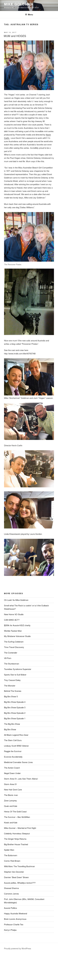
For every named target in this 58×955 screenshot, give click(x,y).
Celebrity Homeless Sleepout (17, 833)
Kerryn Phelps (10, 929)
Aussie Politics (10, 908)
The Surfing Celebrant (13, 641)
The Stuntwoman (11, 663)
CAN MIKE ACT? (11, 619)
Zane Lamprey (10, 800)
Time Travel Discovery (14, 647)
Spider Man (9, 849)
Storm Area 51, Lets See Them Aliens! (21, 778)
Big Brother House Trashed (16, 844)
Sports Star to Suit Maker (15, 674)
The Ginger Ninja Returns (15, 838)
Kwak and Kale (10, 822)
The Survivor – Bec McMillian (17, 817)
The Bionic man (11, 795)
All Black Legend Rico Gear (16, 734)
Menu (30, 14)
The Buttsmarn (10, 855)
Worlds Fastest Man (13, 630)
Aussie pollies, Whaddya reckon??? (19, 882)
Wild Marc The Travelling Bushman (19, 866)
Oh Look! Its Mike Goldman (16, 600)
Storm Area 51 (10, 784)
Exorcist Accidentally (13, 756)
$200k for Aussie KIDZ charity (17, 625)
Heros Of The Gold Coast (15, 811)
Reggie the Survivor (12, 751)
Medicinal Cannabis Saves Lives (18, 762)
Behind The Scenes (12, 690)
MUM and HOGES (15, 36)
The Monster (9, 685)
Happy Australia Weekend (15, 913)
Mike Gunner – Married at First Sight (20, 828)
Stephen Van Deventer (14, 871)
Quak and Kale (10, 806)
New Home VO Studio (13, 614)
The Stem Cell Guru (13, 740)
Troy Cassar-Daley (12, 680)
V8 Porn (7, 658)
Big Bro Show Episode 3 (14, 707)
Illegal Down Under (12, 773)
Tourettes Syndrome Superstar (17, 669)
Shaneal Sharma (11, 888)
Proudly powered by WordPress (17, 948)
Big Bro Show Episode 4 (14, 701)
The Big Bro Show (12, 723)
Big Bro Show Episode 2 (14, 712)
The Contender (10, 652)
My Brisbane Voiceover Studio (17, 636)
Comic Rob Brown (12, 860)
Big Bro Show (10, 729)
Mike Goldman (18, 4)
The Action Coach (12, 767)
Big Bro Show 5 (11, 696)
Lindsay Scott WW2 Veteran (16, 745)
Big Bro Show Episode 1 (14, 718)
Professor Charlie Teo (13, 924)
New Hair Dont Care (13, 789)
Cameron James (11, 893)
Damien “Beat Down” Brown (16, 877)
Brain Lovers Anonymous (15, 918)
